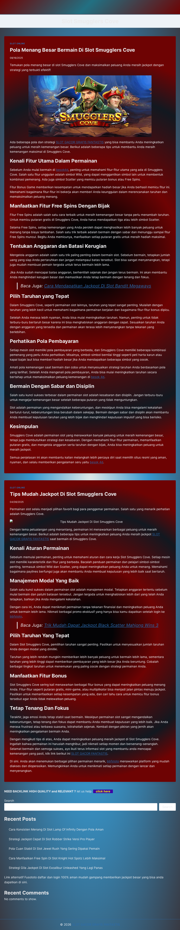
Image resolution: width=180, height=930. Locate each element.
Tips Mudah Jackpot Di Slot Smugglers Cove (63, 494)
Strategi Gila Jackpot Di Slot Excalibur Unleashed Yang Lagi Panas (56, 868)
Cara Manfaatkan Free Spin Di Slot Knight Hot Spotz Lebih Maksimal (57, 858)
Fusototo (30, 877)
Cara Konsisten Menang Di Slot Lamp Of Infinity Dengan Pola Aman (56, 829)
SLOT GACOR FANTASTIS (89, 753)
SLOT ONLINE (17, 43)
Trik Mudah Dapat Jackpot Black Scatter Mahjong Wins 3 (101, 625)
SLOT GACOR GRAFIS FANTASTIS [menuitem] (80, 142)
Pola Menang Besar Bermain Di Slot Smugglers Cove (72, 50)
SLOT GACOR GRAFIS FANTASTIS (96, 924)
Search (9, 800)
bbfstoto (16, 616)
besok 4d (96, 462)
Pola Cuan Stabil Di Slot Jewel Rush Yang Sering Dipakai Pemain (54, 848)
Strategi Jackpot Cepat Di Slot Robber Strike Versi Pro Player (52, 839)
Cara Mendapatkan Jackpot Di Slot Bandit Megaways (97, 285)
